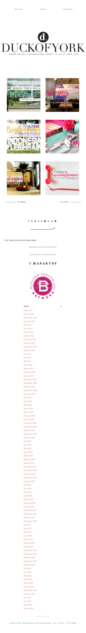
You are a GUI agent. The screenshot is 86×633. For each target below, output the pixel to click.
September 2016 (30, 561)
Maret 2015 (28, 608)
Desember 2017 (30, 510)
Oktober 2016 (29, 557)
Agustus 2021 (29, 350)
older (65, 202)
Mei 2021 (27, 361)
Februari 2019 (29, 459)
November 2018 (30, 470)
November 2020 (30, 383)
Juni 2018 (27, 488)
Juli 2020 (27, 397)
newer (21, 202)
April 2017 (28, 535)
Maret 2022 (28, 332)
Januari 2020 (29, 419)
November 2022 (30, 317)
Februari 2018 (29, 503)
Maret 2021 (28, 368)
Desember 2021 (30, 339)
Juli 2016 (27, 568)
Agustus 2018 (29, 481)
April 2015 (28, 604)
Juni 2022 (28, 328)
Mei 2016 (27, 575)
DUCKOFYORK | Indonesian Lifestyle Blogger (30, 623)
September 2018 (30, 477)
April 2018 (28, 495)
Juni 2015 (27, 601)
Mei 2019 (27, 448)
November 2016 (30, 554)
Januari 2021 (29, 375)
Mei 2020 (28, 405)
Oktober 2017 (29, 517)
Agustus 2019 (29, 437)
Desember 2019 (30, 423)
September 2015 (30, 590)
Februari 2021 (29, 372)
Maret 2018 (28, 499)
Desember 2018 (30, 466)
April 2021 (28, 365)
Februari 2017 (29, 543)
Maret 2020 (28, 412)
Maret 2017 (28, 539)
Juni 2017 (27, 528)
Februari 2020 (29, 415)
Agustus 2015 (29, 593)
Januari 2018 (29, 506)
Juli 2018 (27, 484)
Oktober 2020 (29, 386)
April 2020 (28, 408)
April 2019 (28, 452)
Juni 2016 (27, 572)
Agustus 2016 (29, 564)
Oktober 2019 (29, 430)
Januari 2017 (29, 546)
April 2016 (28, 579)
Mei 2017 (27, 532)
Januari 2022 (29, 335)
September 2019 (30, 434)
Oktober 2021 (29, 343)
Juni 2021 (27, 357)
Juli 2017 (27, 524)
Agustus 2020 (29, 394)
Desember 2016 (30, 550)
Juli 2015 (27, 597)
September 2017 (30, 521)
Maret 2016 (28, 583)
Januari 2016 (29, 586)
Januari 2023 (29, 314)
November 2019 (30, 426)
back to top (43, 616)
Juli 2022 (27, 324)
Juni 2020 (28, 401)
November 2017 (30, 514)
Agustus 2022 (29, 321)
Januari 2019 (29, 463)
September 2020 (30, 390)
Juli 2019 (27, 441)
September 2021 (30, 346)
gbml (74, 623)
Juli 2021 (27, 354)
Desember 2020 (30, 379)
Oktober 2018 (29, 474)
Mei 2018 (27, 492)
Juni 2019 (27, 444)
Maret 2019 (28, 455)
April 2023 (28, 310)
